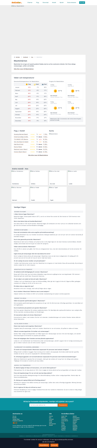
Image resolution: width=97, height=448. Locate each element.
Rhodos (75, 422)
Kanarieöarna (76, 417)
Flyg (37, 2)
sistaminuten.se (29, 436)
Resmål (82, 2)
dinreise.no (68, 436)
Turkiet (63, 423)
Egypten (63, 429)
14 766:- (45, 152)
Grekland (75, 420)
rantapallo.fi (50, 436)
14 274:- (45, 149)
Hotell (54, 2)
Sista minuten (71, 2)
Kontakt (15, 417)
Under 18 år (64, 416)
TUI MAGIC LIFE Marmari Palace (23, 139)
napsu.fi (55, 436)
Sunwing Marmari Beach (21, 134)
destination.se (61, 436)
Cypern (63, 425)
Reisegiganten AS (50, 434)
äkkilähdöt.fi (44, 436)
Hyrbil (62, 2)
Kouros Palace (18, 147)
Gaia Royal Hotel (18, 144)
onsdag (53, 85)
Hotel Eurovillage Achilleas (21, 137)
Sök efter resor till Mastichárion (24, 69)
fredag (53, 102)
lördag (71, 102)
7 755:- (45, 134)
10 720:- (45, 139)
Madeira (75, 429)
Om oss (14, 416)
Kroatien (75, 425)
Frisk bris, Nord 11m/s (73, 114)
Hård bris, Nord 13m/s (55, 114)
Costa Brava (64, 419)
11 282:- (45, 144)
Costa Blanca (76, 419)
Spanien (75, 416)
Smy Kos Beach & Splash (21, 142)
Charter (30, 2)
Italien (74, 423)
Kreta (62, 422)
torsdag (71, 85)
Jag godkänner (44, 445)
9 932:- (45, 137)
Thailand (63, 428)
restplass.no (22, 436)
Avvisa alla (54, 445)
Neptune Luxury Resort (20, 149)
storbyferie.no (74, 436)
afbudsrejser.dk (37, 436)
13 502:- (45, 147)
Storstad (45, 2)
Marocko (75, 428)
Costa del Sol (64, 420)
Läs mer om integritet (48, 441)
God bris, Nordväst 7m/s (56, 97)
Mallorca (63, 417)
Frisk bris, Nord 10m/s (73, 97)
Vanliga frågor (16, 419)
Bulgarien (75, 426)
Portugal (63, 426)
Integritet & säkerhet (18, 420)
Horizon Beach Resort (20, 152)
